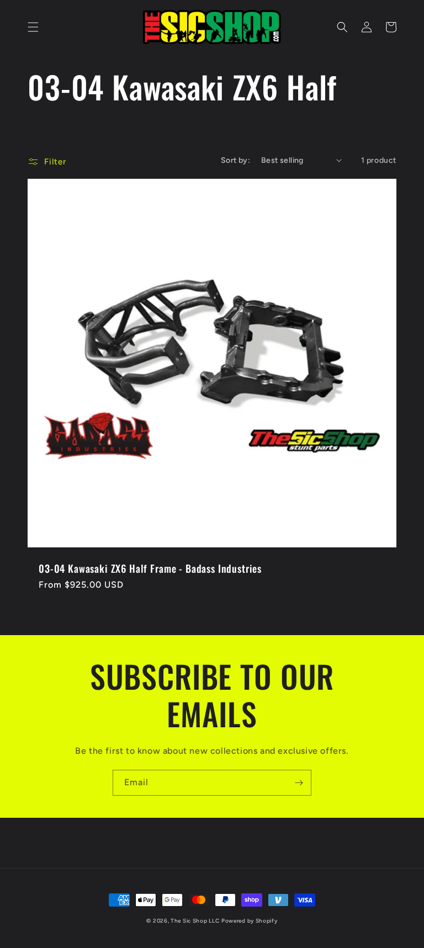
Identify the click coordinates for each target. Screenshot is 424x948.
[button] (33, 27)
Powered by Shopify (249, 920)
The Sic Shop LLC (195, 920)
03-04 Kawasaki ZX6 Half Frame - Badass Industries (150, 568)
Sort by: (235, 160)
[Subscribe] (299, 783)
